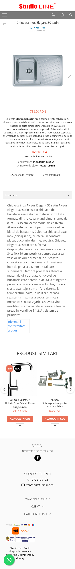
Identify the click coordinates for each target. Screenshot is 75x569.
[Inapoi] (2, 23)
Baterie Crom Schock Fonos (20, 403)
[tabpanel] (37, 71)
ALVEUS (55, 399)
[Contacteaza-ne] (53, 15)
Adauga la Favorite (23, 175)
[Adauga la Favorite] (20, 426)
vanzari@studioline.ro (39, 485)
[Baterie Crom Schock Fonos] (20, 379)
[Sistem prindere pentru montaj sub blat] (55, 379)
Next (69, 74)
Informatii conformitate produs (16, 326)
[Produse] (5, 16)
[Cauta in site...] (71, 15)
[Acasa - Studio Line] (37, 6)
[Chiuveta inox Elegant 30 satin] (37, 71)
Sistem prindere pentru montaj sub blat (55, 404)
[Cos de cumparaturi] (62, 15)
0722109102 (39, 479)
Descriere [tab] (11, 195)
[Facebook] (37, 458)
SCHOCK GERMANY (20, 399)
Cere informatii (51, 175)
